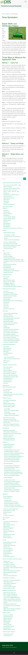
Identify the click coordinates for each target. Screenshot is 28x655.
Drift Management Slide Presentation (11, 270)
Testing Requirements (8, 616)
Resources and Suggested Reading (11, 424)
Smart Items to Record (8, 435)
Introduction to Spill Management (10, 521)
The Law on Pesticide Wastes (9, 242)
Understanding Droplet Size (9, 258)
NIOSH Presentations (8, 395)
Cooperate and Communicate (9, 419)
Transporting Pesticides (8, 319)
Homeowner (5, 311)
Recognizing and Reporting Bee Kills (11, 421)
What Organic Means (8, 367)
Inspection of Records (8, 436)
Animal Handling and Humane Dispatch (11, 605)
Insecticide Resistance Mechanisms (11, 465)
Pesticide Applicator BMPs (9, 406)
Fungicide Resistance (8, 477)
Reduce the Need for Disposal (9, 247)
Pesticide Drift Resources (8, 269)
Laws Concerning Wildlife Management (11, 597)
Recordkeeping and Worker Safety (10, 376)
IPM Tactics (5, 351)
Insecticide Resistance (8, 463)
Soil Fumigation (6, 517)
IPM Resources (6, 361)
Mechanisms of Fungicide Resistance (12, 484)
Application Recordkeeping (9, 430)
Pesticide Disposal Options (9, 232)
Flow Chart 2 (6, 305)
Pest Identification (7, 350)
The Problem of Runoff (8, 562)
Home (3, 14)
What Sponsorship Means (8, 204)
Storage (4, 540)
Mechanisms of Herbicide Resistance (12, 454)
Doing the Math (6, 212)
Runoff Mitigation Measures (9, 285)
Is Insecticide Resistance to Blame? (11, 467)
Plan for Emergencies (8, 548)
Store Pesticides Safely (8, 321)
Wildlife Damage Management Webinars (12, 608)
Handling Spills (6, 327)
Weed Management (7, 381)
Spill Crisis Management (8, 528)
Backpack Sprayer (7, 220)
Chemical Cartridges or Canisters (11, 503)
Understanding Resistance (9, 444)
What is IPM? (6, 346)
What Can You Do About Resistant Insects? (13, 473)
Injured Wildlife (6, 623)
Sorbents (5, 532)
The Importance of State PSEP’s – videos (12, 185)
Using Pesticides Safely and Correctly (11, 318)
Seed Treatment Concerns (9, 417)
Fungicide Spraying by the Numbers (12, 489)
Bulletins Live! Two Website (9, 281)
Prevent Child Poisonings (8, 324)
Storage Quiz (6, 555)
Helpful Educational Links (8, 198)
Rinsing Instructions (7, 297)
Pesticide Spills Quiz (7, 537)
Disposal (4, 230)
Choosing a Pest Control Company (10, 329)
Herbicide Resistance (8, 447)
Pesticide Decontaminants (9, 534)
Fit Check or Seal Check (8, 515)
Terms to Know (6, 368)
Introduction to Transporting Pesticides (11, 580)
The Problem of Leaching (8, 564)
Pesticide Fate (6, 561)
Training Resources (7, 635)
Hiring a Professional (7, 196)
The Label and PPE (7, 389)
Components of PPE (7, 392)
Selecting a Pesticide (7, 315)
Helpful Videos (6, 199)
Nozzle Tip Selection (7, 213)
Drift (3, 250)
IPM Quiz (5, 362)
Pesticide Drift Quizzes (8, 272)
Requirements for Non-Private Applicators (12, 433)
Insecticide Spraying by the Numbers (12, 470)
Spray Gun (5, 221)
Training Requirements (8, 634)
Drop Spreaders (6, 225)
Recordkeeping (6, 428)
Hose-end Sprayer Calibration (9, 337)
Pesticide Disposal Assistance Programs (12, 245)
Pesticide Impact (6, 621)
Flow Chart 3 (6, 307)
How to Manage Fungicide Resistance (12, 481)
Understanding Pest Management (10, 313)
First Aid (5, 326)
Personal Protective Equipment (9, 387)
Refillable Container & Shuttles (9, 296)
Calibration (8, 14)
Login (14, 652)
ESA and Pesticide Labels (8, 280)
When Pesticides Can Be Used (10, 372)
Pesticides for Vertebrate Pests (10, 604)
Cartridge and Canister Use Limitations (12, 505)
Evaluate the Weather (8, 256)
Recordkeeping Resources (9, 440)
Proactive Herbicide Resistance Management (13, 456)
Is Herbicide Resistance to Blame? (11, 451)
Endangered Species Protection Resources (12, 286)
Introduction (5, 210)
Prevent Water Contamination (9, 566)
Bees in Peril (6, 402)
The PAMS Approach (7, 353)
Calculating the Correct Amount (10, 331)
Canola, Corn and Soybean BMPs (11, 410)
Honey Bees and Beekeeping (9, 400)
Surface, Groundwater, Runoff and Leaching (12, 559)
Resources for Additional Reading (10, 342)
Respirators (5, 494)
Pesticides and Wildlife (8, 615)
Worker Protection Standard (9, 631)
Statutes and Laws (7, 624)
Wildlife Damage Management (9, 590)
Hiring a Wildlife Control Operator (10, 596)
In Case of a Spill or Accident (9, 586)
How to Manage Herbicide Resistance (12, 458)
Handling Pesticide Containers (9, 288)
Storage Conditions (7, 543)
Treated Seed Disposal (8, 248)
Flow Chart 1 (6, 304)
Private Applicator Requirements (10, 431)
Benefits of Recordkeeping (9, 438)
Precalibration (6, 215)
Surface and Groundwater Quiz (10, 575)
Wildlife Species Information (9, 610)
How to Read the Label (8, 206)
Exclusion (5, 602)
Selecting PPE (6, 391)
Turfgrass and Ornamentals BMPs (11, 415)
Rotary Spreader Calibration (9, 334)
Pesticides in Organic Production (10, 364)
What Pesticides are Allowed (9, 373)
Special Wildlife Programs (8, 626)
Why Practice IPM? (7, 348)
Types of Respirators (7, 496)
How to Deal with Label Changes (10, 243)
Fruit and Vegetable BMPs (9, 413)
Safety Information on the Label (10, 190)
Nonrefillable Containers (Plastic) (10, 294)
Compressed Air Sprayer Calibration (11, 335)
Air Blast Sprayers (7, 266)
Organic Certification (7, 370)
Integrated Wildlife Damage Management (12, 600)
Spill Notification (6, 526)
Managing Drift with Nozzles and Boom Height (13, 259)
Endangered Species (7, 274)
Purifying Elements (7, 498)
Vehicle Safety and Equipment (9, 583)
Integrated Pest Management (9, 344)
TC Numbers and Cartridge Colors (10, 509)
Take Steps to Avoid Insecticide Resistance (13, 472)
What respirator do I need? (9, 510)
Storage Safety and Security (9, 545)
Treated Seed (7, 412)
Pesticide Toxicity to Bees (8, 403)
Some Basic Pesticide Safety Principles (11, 188)
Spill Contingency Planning (9, 524)
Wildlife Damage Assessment (9, 592)
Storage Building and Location (9, 542)
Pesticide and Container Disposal (10, 323)
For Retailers (6, 202)
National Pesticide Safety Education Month (12, 182)
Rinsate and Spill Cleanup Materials (11, 239)
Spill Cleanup (6, 529)
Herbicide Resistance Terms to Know (12, 450)
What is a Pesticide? (7, 186)
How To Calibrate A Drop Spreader (10, 332)
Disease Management (8, 378)
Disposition (5, 607)
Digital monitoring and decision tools (12, 358)
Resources (5, 383)
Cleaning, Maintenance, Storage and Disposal (13, 394)
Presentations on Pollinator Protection (11, 425)
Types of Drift (6, 253)
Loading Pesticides (7, 585)
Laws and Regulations (8, 550)
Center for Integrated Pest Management (9, 647)
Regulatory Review (7, 619)
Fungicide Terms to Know (9, 480)
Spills (4, 519)
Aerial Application (7, 267)
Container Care (6, 547)
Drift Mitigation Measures (8, 283)
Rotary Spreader (7, 223)
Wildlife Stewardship (7, 618)
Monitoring (5, 354)
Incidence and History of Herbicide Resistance (14, 453)
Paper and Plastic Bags (8, 292)
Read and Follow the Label (9, 405)
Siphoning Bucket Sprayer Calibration (11, 339)
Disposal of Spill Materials (8, 531)
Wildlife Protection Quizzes (9, 629)
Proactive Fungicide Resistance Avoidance (13, 486)
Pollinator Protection (7, 398)
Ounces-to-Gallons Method (9, 218)
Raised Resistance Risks (9, 469)
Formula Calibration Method (9, 217)
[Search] (24, 179)
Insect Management (7, 380)
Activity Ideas (6, 201)
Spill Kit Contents (7, 536)
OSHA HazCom (6, 385)
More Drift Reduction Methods (9, 264)
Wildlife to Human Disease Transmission (12, 599)
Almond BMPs (7, 409)
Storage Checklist (7, 551)
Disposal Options (7, 299)
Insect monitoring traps (9, 357)
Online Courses (6, 422)
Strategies (5, 278)
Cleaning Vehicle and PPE (9, 588)
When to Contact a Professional (10, 594)
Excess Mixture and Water (9, 235)
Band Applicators (7, 226)
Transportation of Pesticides (9, 578)
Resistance (5, 442)
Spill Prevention (6, 523)
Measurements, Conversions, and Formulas (12, 228)
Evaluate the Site (7, 254)
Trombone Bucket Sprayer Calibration (11, 340)
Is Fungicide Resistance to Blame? (11, 483)
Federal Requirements (8, 581)
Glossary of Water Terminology (10, 572)
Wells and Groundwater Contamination (11, 570)
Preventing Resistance (8, 446)
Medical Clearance (7, 512)
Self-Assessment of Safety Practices (11, 194)
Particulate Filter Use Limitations (11, 501)
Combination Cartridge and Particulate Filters (13, 506)
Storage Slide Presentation (9, 556)
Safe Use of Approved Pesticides (10, 375)
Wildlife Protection (6, 612)
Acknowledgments (7, 627)
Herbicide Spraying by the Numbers (11, 459)
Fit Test (5, 513)
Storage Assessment (7, 553)
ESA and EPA (6, 276)
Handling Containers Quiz (8, 308)
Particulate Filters (8, 500)
